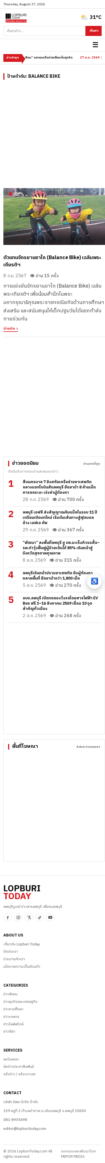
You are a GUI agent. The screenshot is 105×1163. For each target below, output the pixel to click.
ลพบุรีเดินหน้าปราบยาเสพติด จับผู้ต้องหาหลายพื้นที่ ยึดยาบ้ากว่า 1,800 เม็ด (58, 576)
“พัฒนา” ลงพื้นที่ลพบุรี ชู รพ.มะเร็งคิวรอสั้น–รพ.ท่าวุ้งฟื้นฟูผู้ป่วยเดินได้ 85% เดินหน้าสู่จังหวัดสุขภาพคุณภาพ (61, 547)
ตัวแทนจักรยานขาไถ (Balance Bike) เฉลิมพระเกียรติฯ (52, 261)
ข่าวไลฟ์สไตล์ (13, 1024)
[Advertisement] (52, 136)
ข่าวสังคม (10, 994)
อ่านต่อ (9, 329)
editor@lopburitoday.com (24, 1129)
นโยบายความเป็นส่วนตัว (21, 967)
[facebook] (7, 917)
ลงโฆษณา (11, 1059)
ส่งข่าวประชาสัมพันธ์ (18, 1067)
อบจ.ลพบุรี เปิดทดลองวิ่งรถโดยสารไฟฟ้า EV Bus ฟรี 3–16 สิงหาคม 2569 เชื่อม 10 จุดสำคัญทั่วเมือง (60, 603)
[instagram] (18, 917)
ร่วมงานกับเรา (14, 959)
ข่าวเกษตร (11, 1017)
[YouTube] (50, 917)
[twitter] (29, 917)
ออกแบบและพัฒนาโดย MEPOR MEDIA (78, 1154)
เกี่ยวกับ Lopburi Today (21, 944)
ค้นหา (94, 31)
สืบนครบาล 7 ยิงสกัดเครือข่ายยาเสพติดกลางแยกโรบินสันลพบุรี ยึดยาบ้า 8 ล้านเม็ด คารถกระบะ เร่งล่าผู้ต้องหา (59, 487)
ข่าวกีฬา (9, 1031)
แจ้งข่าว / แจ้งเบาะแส (19, 1074)
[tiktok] (39, 917)
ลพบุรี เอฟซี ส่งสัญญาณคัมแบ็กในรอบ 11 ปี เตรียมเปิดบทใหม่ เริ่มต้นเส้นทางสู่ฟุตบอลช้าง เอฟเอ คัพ (60, 517)
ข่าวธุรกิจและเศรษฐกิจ (20, 1002)
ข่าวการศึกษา (13, 1009)
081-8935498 (15, 1120)
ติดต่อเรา (10, 951)
